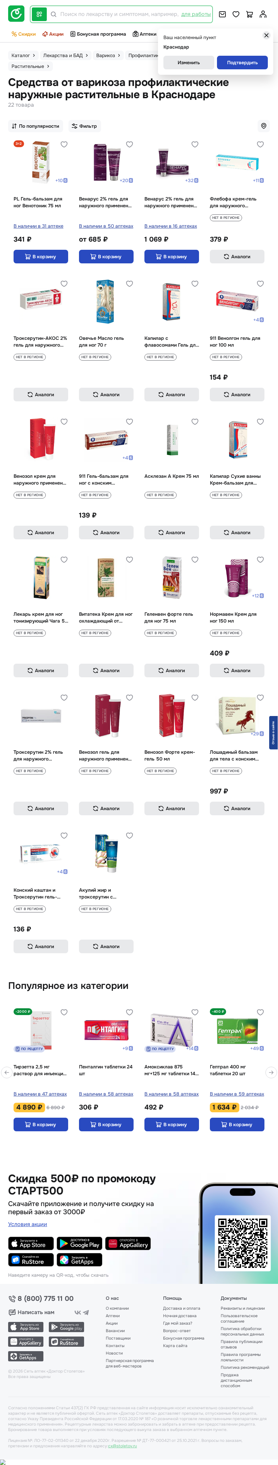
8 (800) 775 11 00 (46, 1299)
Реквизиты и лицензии (243, 1308)
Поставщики (118, 1338)
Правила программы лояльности (241, 1357)
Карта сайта (175, 1345)
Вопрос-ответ (177, 1330)
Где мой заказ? (177, 1323)
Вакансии (115, 1330)
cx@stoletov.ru (122, 1446)
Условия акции (27, 1224)
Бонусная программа (101, 34)
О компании (117, 1308)
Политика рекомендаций (245, 1367)
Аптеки (148, 34)
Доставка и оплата (181, 1308)
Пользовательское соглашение (239, 1318)
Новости (114, 1353)
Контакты (115, 1345)
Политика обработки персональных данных (242, 1331)
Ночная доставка (180, 1316)
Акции (56, 34)
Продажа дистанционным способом (236, 1380)
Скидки (27, 34)
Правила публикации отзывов (241, 1344)
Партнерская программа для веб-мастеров (130, 1363)
